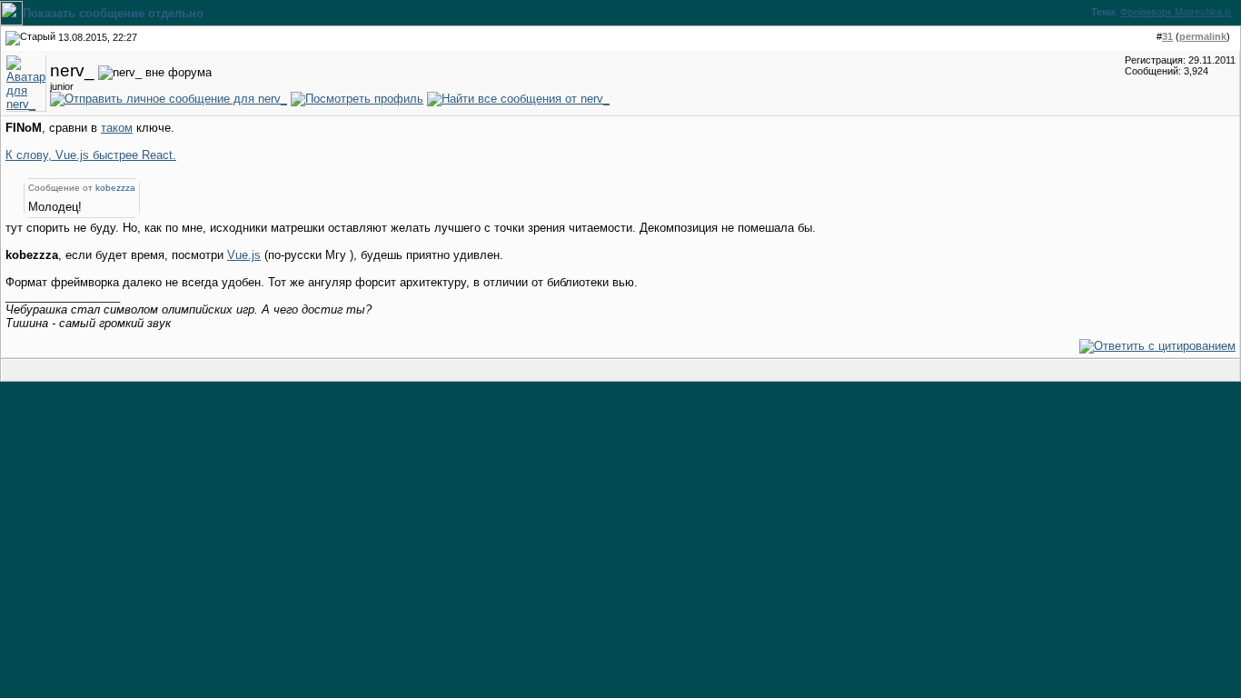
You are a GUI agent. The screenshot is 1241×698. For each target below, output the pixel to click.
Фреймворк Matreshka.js (1176, 11)
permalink (1202, 36)
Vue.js (244, 255)
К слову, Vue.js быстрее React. (90, 155)
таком (117, 128)
